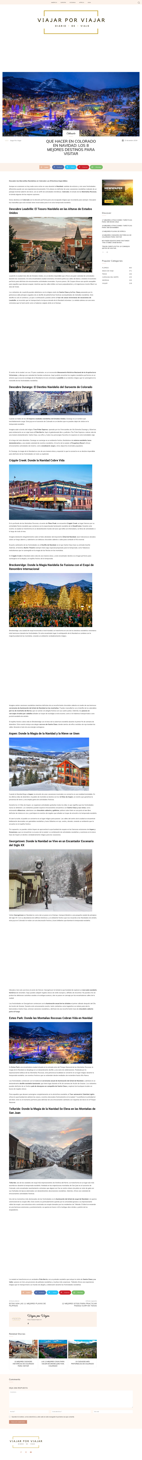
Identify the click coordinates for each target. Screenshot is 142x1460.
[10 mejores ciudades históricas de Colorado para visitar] (23, 1349)
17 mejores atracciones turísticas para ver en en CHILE (117, 221)
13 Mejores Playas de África (114, 231)
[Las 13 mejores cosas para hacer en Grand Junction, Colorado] (53, 1349)
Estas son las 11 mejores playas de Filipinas (27, 1304)
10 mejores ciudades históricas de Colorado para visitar (23, 1364)
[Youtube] (31, 1452)
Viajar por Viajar (15, 140)
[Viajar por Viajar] (7, 140)
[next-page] (106, 252)
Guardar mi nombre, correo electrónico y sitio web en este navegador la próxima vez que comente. (43, 1417)
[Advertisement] (71, 56)
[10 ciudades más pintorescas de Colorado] (82, 1349)
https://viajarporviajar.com (34, 1319)
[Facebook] (28, 1323)
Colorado (71, 133)
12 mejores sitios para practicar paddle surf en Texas (79, 1304)
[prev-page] (103, 252)
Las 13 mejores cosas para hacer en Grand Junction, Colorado (52, 1364)
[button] (139, 2)
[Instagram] (26, 1452)
